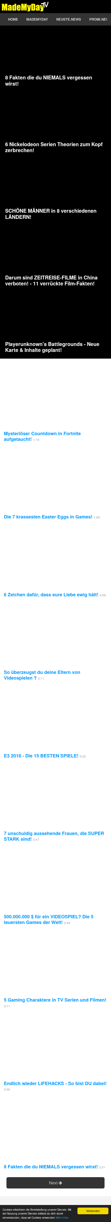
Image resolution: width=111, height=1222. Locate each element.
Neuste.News (68, 19)
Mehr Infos (62, 1217)
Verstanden (93, 1211)
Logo (25, 6)
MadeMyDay (37, 19)
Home (13, 19)
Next (54, 1183)
